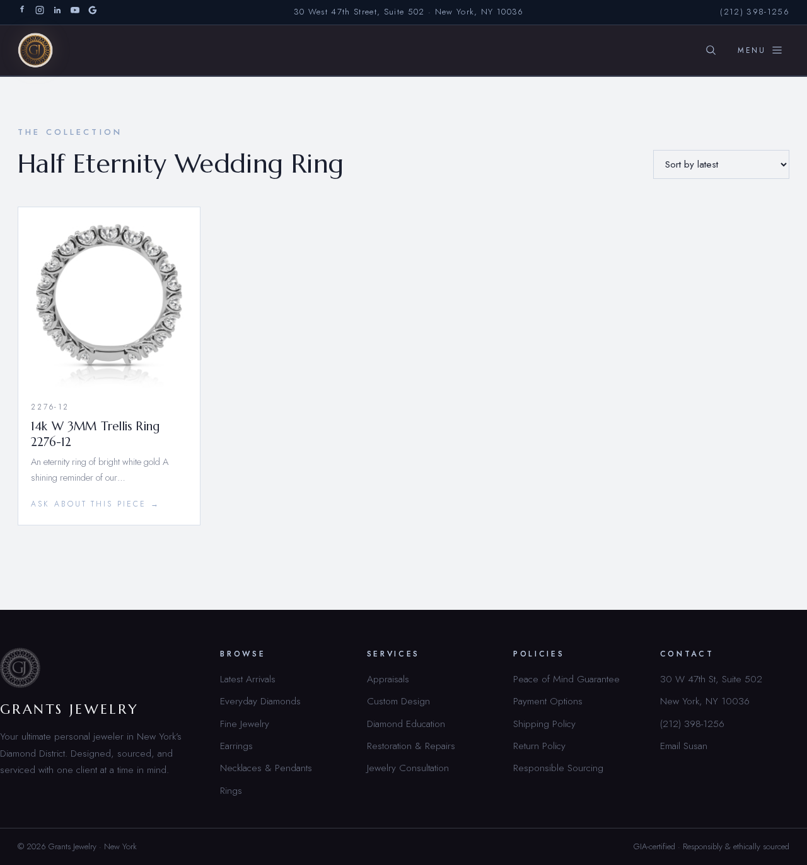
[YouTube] (75, 12)
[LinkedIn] (57, 12)
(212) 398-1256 (754, 12)
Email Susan (683, 745)
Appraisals (388, 679)
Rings (231, 790)
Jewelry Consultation (408, 767)
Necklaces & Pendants (266, 767)
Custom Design (398, 701)
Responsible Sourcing (558, 767)
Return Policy (539, 745)
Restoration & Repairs (411, 745)
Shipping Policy (544, 723)
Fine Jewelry (244, 723)
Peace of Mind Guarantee (566, 679)
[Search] (711, 50)
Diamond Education (406, 723)
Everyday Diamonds (260, 701)
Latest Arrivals (248, 679)
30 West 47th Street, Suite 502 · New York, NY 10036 (409, 12)
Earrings (236, 745)
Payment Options (548, 701)
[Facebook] (22, 12)
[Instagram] (39, 12)
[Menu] (760, 50)
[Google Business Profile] (92, 12)
